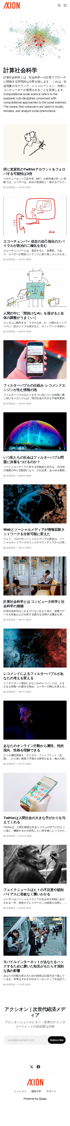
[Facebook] (38, 1067)
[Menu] (65, 5)
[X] (31, 1067)
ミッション (20, 1091)
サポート (51, 1091)
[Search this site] (59, 5)
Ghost (42, 1098)
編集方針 (36, 1091)
